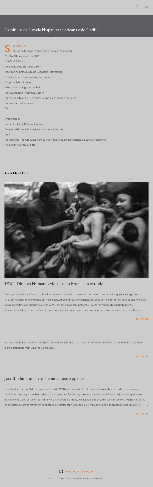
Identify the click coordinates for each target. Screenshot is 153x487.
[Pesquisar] (137, 6)
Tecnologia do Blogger (79, 471)
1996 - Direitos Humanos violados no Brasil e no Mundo (53, 283)
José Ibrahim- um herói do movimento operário (45, 378)
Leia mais (142, 318)
